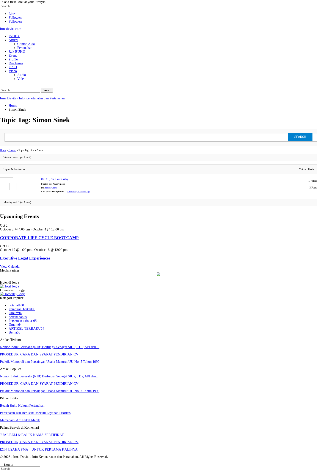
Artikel (13, 40)
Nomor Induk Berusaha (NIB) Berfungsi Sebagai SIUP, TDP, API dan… (49, 347)
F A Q (13, 67)
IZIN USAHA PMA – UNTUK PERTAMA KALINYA (39, 449)
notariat (16, 305)
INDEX (14, 36)
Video (13, 71)
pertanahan (18, 317)
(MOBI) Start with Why (54, 179)
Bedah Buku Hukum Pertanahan (22, 405)
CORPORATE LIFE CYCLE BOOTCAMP (39, 237)
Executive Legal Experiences (25, 258)
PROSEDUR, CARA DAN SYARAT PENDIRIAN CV (39, 354)
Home (3, 150)
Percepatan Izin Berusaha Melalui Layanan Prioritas (35, 413)
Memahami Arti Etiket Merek (20, 420)
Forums (12, 150)
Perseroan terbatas (23, 321)
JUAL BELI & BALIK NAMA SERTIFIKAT (32, 435)
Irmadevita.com (10, 29)
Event (13, 55)
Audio (21, 75)
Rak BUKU (17, 51)
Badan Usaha (50, 187)
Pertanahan (24, 47)
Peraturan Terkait (22, 309)
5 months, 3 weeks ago (78, 191)
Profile (13, 59)
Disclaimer (16, 63)
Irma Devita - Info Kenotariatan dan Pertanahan (32, 98)
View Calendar (10, 266)
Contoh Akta (26, 44)
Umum (15, 313)
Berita (14, 332)
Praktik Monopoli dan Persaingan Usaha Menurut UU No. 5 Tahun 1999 (49, 361)
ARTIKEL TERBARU (26, 328)
